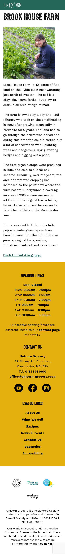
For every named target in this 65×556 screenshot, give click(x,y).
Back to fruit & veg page (22, 255)
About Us (32, 412)
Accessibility (33, 453)
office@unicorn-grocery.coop (32, 376)
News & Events (32, 433)
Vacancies (33, 446)
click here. (47, 543)
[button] (32, 5)
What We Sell (32, 419)
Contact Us (32, 439)
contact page (49, 330)
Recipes (32, 426)
